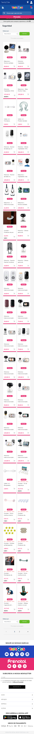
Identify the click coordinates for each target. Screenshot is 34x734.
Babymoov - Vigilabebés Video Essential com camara (23, 176)
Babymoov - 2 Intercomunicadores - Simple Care (9, 204)
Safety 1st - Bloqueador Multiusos (7, 485)
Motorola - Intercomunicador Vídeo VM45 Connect (9, 457)
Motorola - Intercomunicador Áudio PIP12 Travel (9, 317)
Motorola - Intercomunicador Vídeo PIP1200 (23, 317)
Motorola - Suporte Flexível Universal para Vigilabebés (9, 262)
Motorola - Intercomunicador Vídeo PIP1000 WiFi (9, 401)
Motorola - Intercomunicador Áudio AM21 (9, 290)
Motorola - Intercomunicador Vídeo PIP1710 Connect (23, 457)
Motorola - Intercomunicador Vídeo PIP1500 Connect (23, 429)
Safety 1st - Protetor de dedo (22, 120)
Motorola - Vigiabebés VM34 (9, 90)
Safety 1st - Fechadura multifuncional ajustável (8, 120)
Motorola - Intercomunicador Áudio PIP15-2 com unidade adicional (23, 345)
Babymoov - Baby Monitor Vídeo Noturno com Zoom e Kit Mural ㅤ (23, 90)
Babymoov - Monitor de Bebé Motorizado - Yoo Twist (22, 204)
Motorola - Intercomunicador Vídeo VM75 (23, 401)
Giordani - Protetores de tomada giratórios (23, 544)
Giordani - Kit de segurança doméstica (22, 485)
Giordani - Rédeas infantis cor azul (23, 604)
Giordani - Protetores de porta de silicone (9, 232)
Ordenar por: (6, 31)
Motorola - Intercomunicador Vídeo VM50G (23, 373)
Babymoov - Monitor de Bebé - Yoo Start (9, 62)
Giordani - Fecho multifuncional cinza (22, 574)
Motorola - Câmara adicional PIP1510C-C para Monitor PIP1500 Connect (23, 262)
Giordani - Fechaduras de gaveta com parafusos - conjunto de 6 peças (8, 574)
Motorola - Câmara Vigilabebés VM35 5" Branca (23, 148)
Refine (24, 34)
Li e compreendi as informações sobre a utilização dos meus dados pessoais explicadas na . (17, 681)
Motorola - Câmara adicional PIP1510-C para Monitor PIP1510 (23, 232)
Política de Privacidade (18, 682)
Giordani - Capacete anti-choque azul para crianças (8, 604)
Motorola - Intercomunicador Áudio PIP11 (23, 290)
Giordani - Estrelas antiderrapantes (9, 544)
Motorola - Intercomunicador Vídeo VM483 (9, 345)
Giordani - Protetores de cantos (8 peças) (22, 515)
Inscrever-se (17, 687)
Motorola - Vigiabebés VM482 (21, 62)
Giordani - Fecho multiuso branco (8, 514)
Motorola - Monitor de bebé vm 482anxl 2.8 (9, 176)
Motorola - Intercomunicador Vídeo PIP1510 (9, 373)
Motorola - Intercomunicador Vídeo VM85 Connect (9, 429)
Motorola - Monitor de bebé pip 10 (9, 148)
